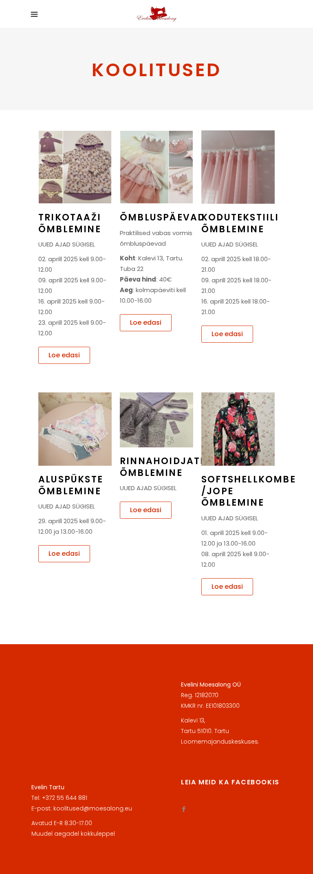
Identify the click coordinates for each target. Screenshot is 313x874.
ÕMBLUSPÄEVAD (162, 217)
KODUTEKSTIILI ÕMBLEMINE (240, 223)
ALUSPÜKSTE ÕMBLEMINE (70, 485)
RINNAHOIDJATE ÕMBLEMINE (163, 467)
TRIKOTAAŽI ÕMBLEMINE (69, 223)
